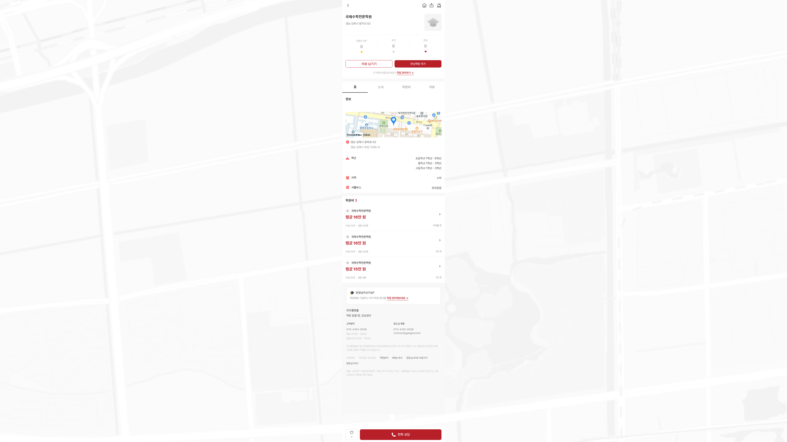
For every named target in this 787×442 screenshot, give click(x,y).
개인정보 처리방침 (367, 357)
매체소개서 (397, 357)
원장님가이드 (352, 363)
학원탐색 (384, 357)
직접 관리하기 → (405, 72)
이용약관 (350, 357)
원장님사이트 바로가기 (417, 357)
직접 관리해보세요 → (397, 298)
